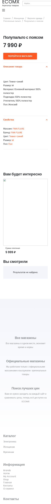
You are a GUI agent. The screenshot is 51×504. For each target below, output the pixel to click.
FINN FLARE (18, 128)
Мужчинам (8, 452)
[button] (3, 10)
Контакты (8, 485)
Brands (7, 470)
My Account (9, 476)
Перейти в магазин (20, 56)
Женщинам (19, 18)
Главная (7, 18)
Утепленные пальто (12, 21)
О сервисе (8, 488)
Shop (6, 479)
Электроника (9, 441)
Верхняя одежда (34, 18)
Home (6, 473)
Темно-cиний (16, 136)
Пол (10, 144)
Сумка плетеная (12, 248)
